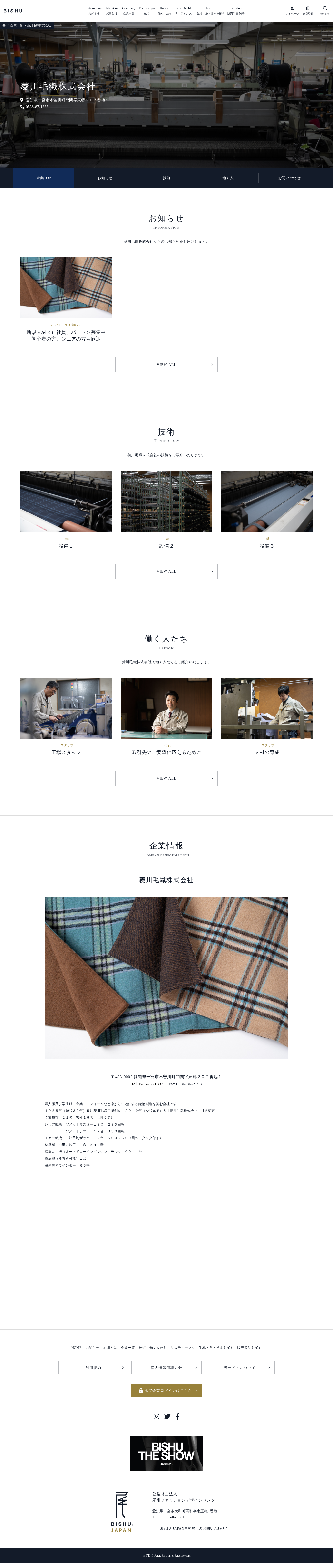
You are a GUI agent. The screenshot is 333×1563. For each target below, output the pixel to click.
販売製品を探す (249, 1347)
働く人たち (158, 1347)
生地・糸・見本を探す (216, 1347)
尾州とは (110, 1347)
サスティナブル (183, 1347)
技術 (166, 178)
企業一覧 (16, 25)
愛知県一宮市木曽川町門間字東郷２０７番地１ (67, 100)
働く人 (228, 178)
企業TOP (43, 178)
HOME (76, 1347)
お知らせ (105, 178)
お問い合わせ (289, 178)
